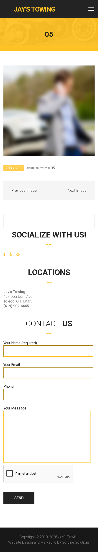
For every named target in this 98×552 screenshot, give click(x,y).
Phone (8, 386)
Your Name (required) (20, 343)
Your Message (14, 408)
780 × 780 (14, 168)
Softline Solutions (76, 542)
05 (53, 168)
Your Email (11, 365)
